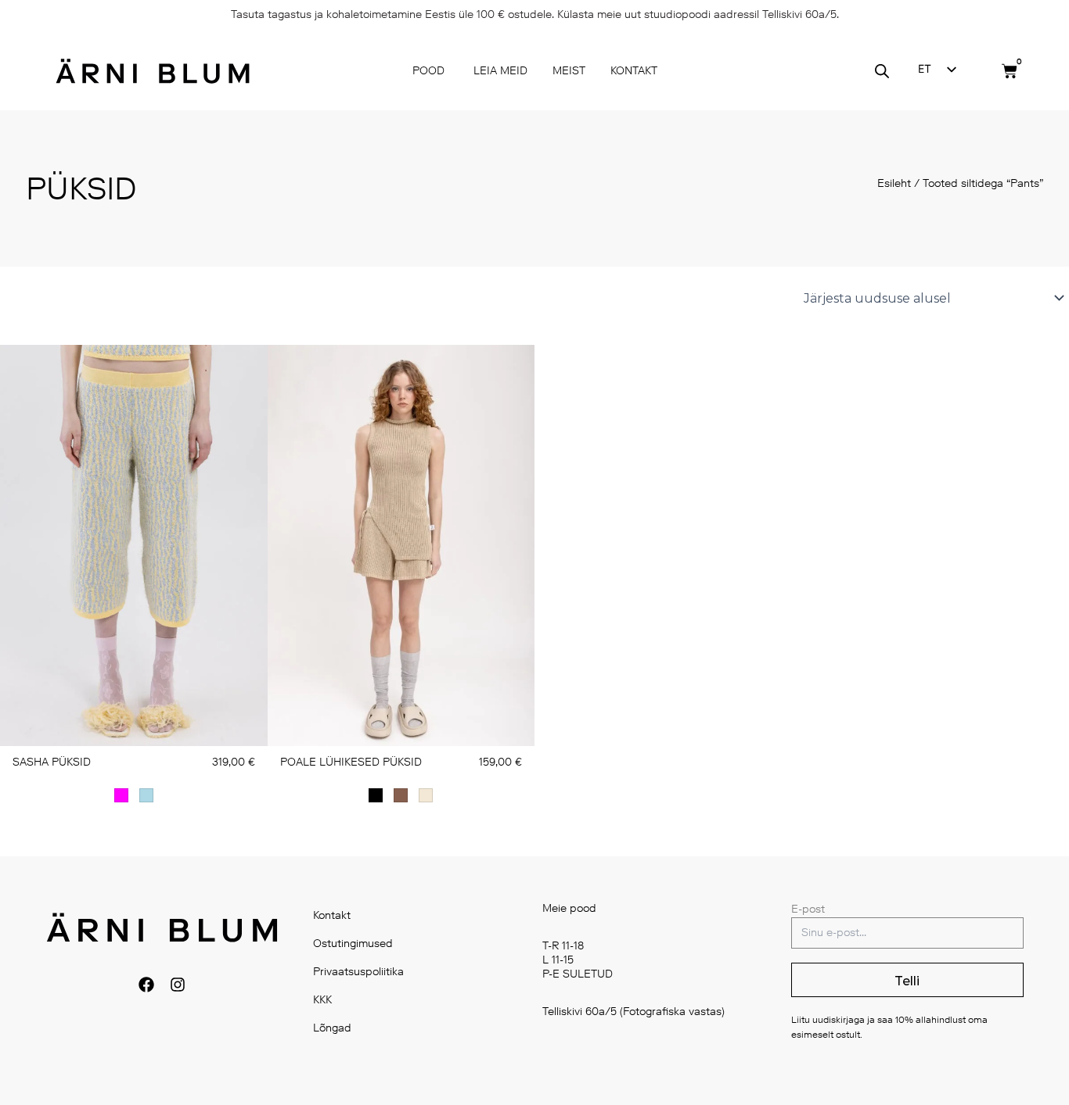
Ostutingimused (353, 943)
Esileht (894, 183)
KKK (322, 999)
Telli (907, 981)
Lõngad (332, 1028)
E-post (808, 909)
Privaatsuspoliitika (358, 971)
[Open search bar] (882, 71)
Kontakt (332, 915)
